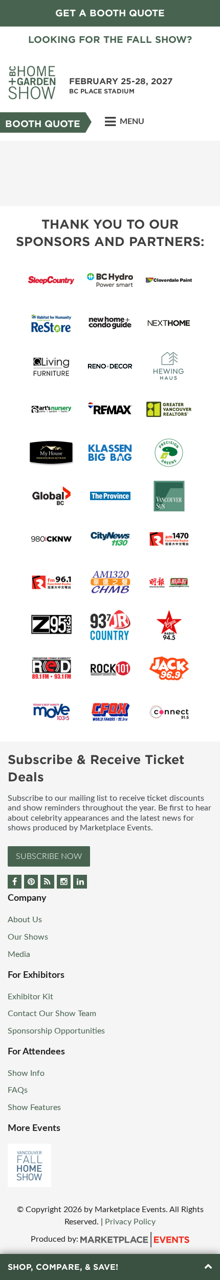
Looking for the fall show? (110, 39)
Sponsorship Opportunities (56, 1031)
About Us (25, 920)
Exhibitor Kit (30, 997)
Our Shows (28, 937)
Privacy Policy (130, 1222)
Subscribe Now (49, 856)
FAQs (18, 1090)
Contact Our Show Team (52, 1014)
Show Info (26, 1073)
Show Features (34, 1107)
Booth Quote (42, 123)
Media (19, 954)
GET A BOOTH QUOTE (110, 13)
